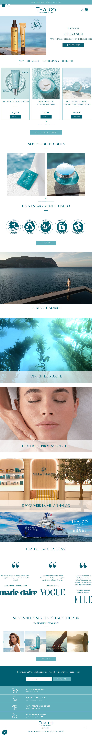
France (46, 728)
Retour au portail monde (37, 731)
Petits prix (67, 61)
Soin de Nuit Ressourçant (45, 102)
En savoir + (46, 243)
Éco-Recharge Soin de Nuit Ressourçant (77, 103)
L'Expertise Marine (46, 376)
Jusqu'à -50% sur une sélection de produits (46, 2)
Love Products (51, 61)
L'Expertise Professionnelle (46, 446)
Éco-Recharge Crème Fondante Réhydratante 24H (15, 103)
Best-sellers (33, 61)
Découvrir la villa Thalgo (46, 506)
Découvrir (15, 117)
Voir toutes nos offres (46, 132)
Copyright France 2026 (55, 731)
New (21, 61)
